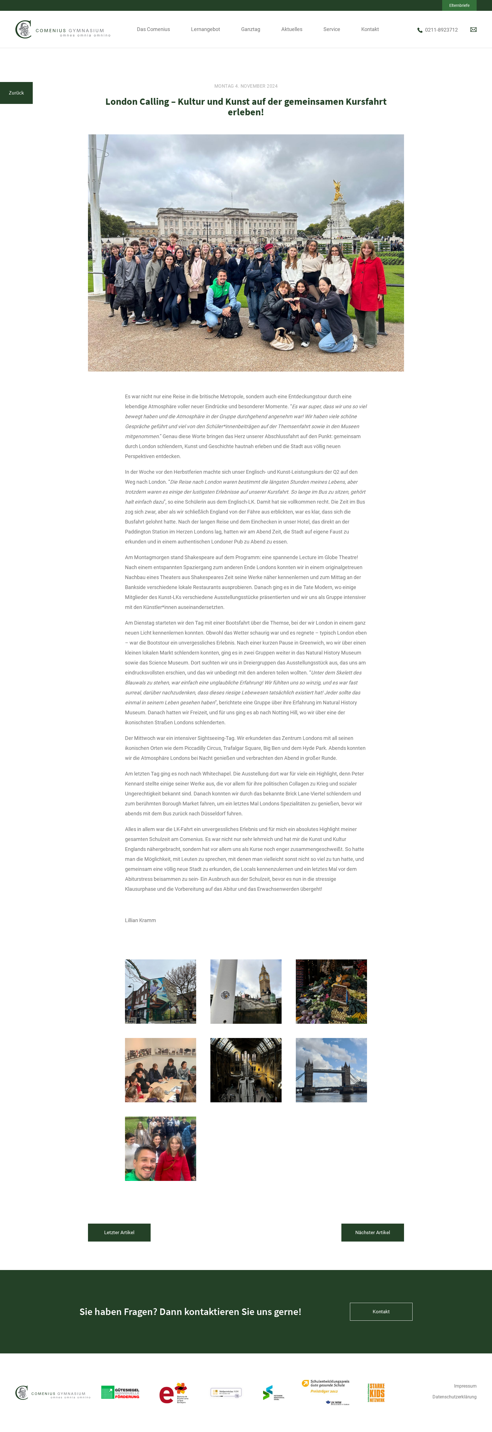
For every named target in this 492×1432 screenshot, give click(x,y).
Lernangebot (205, 29)
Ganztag (250, 29)
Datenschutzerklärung (454, 1397)
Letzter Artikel (119, 1232)
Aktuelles (291, 29)
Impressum (465, 1386)
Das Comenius (153, 29)
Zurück (16, 92)
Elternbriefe (459, 5)
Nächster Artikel (372, 1232)
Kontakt (370, 29)
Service (331, 29)
